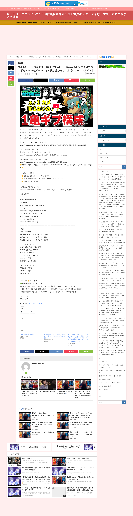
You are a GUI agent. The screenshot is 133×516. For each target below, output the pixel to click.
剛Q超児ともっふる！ (105, 379)
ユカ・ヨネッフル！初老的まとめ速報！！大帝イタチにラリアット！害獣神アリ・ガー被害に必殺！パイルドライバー (112, 295)
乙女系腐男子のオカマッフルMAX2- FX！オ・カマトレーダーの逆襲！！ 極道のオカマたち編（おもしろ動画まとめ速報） (112, 224)
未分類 (20, 62)
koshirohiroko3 (91, 73)
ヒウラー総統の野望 (105, 386)
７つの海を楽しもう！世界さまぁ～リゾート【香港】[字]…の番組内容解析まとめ (54, 336)
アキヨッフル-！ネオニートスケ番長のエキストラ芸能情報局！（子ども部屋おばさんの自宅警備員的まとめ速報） (112, 320)
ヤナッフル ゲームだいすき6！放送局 (110, 382)
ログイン (102, 149)
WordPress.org (104, 161)
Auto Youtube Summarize (36, 303)
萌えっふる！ (103, 358)
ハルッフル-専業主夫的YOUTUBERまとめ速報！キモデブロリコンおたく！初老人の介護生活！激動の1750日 (112, 272)
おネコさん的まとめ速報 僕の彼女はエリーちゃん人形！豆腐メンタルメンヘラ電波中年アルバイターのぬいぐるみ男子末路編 (112, 177)
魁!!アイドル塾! (103, 389)
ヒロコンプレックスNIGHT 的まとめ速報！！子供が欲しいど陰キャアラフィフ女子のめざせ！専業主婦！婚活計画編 (112, 352)
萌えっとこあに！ (104, 361)
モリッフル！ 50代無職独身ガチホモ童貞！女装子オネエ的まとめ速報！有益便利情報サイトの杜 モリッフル (112, 335)
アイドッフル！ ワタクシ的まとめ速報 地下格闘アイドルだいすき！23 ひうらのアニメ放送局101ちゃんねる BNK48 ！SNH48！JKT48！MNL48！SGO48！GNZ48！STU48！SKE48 (112, 186)
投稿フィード (103, 153)
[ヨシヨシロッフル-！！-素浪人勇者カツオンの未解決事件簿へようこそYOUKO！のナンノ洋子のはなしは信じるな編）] (112, 328)
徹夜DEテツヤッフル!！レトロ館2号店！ (110, 376)
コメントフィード (105, 157)
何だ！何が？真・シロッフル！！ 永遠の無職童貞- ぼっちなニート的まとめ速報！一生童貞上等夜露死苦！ (112, 248)
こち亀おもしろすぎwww (27, 334)
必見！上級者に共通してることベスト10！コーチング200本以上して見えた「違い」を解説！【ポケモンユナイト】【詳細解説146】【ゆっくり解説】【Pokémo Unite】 (79, 338)
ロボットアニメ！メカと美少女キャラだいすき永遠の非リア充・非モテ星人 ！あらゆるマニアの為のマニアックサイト (112, 265)
